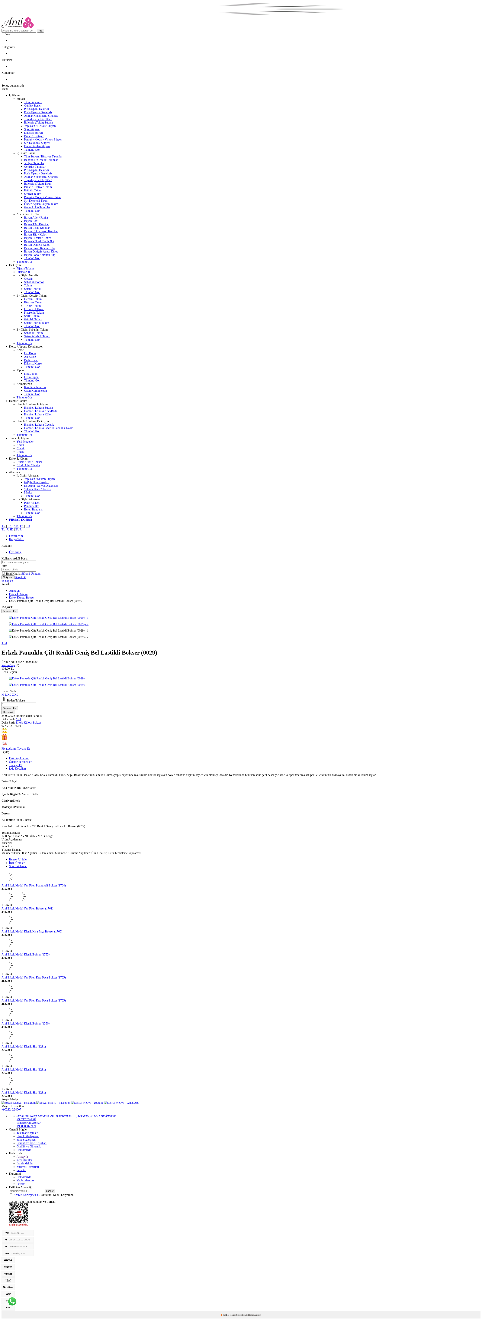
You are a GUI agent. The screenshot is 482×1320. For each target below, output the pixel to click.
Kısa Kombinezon (35, 387)
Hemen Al (8, 712)
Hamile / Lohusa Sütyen (38, 407)
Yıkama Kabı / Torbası (37, 489)
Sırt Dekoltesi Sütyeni (37, 142)
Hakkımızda (24, 1149)
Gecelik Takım (33, 299)
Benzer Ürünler (18, 859)
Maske (28, 492)
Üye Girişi (15, 552)
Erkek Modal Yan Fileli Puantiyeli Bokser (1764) (37, 885)
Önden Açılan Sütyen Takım (41, 204)
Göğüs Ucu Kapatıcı (36, 482)
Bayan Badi (31, 221)
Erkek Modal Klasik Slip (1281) (27, 1046)
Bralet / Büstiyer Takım (38, 187)
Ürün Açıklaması (19, 758)
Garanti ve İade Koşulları (32, 1143)
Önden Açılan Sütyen (37, 146)
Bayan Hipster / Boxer (37, 237)
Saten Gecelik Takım (36, 322)
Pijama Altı (23, 271)
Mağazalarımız (25, 1180)
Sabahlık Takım (33, 333)
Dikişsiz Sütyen (33, 132)
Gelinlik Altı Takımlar (37, 207)
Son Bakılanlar (18, 866)
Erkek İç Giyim (18, 594)
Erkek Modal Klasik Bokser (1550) (29, 1023)
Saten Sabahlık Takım (37, 336)
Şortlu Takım (32, 316)
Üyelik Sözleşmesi (28, 1136)
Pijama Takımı (25, 268)
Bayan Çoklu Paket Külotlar (41, 231)
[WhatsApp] (12, 1302)
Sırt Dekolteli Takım (36, 200)
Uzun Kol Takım (34, 309)
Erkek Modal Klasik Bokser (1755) (29, 954)
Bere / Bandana (33, 509)
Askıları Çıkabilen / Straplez (41, 115)
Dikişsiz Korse (33, 363)
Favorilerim (16, 535)
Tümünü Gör (32, 149)
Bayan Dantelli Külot (37, 244)
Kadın (20, 445)
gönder (49, 1191)
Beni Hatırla (13, 573)
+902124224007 (11, 1109)
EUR (18, 529)
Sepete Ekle (9, 611)
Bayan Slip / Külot (35, 234)
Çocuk (20, 448)
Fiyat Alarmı (9, 748)
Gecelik (28, 278)
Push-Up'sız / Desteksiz (38, 112)
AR (16, 526)
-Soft (224, 1315)
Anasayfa (14, 590)
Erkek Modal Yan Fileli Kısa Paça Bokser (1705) (37, 977)
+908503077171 (26, 1126)
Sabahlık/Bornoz (34, 282)
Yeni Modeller (25, 441)
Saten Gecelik (32, 288)
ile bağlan (7, 580)
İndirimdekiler (25, 1163)
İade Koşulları (17, 768)
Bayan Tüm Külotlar (36, 224)
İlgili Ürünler (16, 862)
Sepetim (21, 1170)
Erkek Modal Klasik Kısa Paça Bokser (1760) (35, 931)
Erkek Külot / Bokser (29, 462)
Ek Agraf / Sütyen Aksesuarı (41, 485)
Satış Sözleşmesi (26, 1139)
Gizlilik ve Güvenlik (29, 1146)
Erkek (20, 451)
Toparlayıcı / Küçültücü (38, 119)
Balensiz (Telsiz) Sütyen (38, 122)
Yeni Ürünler (24, 1160)
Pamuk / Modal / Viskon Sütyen (43, 139)
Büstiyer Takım (33, 302)
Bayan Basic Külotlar (37, 227)
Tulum (28, 285)
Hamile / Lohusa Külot (37, 414)
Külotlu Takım (32, 190)
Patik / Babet (31, 502)
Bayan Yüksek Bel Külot (39, 241)
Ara (40, 30)
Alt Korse (30, 356)
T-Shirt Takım (32, 305)
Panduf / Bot (31, 506)
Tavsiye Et (23, 748)
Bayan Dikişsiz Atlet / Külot (41, 251)
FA (22, 526)
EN (10, 526)
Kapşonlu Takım (34, 312)
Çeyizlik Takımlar (34, 166)
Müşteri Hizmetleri (28, 1166)
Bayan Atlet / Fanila (36, 217)
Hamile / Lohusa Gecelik (39, 424)
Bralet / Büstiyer (33, 136)
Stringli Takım (32, 193)
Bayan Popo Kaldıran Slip (39, 254)
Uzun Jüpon (31, 377)
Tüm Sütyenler (33, 102)
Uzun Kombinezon (35, 390)
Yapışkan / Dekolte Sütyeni (40, 125)
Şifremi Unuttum (31, 573)
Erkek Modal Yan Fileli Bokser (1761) (30, 908)
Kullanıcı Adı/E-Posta (14, 558)
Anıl (4, 643)
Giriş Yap (8, 577)
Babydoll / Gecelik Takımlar (41, 159)
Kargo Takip (16, 539)
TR (4, 526)
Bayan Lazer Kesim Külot (39, 248)
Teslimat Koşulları (27, 1132)
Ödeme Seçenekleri (20, 761)
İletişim (21, 1183)
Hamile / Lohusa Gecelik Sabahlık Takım (48, 428)
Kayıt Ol (20, 577)
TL (4, 529)
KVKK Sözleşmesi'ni (26, 1194)
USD (10, 529)
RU (28, 526)
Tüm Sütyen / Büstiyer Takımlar (43, 156)
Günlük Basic (32, 105)
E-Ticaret (231, 1315)
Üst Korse (30, 353)
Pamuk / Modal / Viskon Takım (42, 197)
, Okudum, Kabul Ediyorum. (44, 1194)
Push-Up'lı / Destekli (36, 109)
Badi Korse (31, 360)
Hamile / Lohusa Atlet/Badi (40, 411)
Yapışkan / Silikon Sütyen (39, 478)
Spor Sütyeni (32, 129)
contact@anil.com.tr (28, 1122)
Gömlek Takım (33, 319)
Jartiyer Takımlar (34, 163)
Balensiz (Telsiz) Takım (38, 183)
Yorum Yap (8, 665)
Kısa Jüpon (30, 373)
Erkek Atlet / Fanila (28, 465)
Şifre (4, 565)
